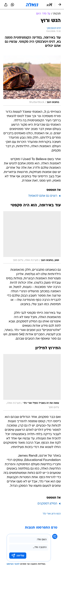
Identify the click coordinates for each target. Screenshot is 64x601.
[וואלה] (32, 4)
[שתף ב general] (6, 5)
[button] (49, 4)
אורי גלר (46, 514)
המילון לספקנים (47, 503)
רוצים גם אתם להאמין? (42, 195)
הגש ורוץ (56, 514)
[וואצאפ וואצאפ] (12, 4)
